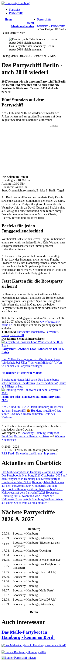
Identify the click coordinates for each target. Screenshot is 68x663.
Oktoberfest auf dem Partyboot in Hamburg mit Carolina (29, 487)
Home (8, 19)
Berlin (5, 335)
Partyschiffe (16, 13)
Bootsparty (37, 331)
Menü (30, 22)
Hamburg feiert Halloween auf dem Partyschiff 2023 (32, 490)
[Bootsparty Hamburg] (16, 3)
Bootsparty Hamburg (33, 433)
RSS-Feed (8, 453)
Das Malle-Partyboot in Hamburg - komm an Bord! (32, 472)
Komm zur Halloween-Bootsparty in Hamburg (27, 497)
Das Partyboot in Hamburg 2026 (21, 475)
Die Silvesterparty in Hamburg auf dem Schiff (31, 480)
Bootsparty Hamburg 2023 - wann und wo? (30, 494)
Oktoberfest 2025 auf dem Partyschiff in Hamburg (34, 477)
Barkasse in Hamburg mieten (31, 436)
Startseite (14, 9)
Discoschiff (17, 335)
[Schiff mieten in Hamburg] (19, 657)
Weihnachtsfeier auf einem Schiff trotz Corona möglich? (32, 501)
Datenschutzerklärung (29, 453)
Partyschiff (23, 331)
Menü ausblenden (22, 26)
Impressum (50, 453)
